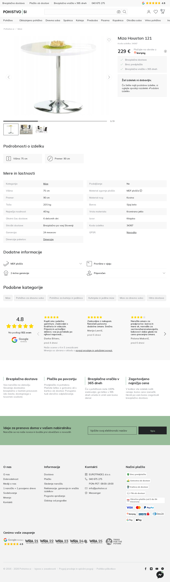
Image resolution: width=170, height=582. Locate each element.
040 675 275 (95, 479)
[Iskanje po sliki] (119, 12)
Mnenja (7, 497)
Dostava (48, 474)
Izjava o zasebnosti (45, 568)
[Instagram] (152, 568)
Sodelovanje (10, 492)
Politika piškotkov (106, 568)
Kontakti (7, 502)
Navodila (131, 232)
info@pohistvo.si (98, 488)
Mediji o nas (9, 483)
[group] (58, 330)
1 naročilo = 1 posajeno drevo (19, 488)
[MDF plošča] (141, 190)
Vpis (152, 430)
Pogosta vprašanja (54, 495)
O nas (6, 474)
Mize (20, 29)
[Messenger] (164, 568)
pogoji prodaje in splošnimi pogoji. (94, 350)
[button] (148, 11)
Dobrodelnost (10, 479)
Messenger (95, 492)
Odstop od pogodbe (55, 500)
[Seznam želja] (155, 11)
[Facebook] (147, 568)
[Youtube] (158, 568)
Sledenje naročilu (53, 483)
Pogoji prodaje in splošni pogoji (76, 568)
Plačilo (47, 479)
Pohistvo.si (9, 29)
